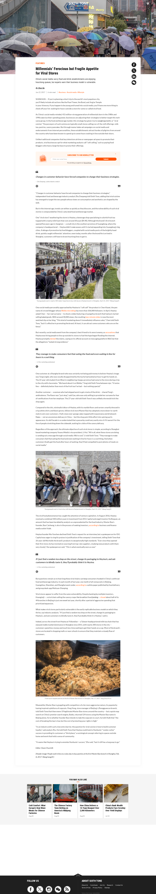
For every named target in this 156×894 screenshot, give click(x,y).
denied (53, 339)
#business (62, 92)
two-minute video (93, 317)
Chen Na (41, 88)
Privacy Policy (97, 887)
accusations (110, 332)
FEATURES (40, 63)
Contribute (94, 885)
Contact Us (119, 885)
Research (110, 885)
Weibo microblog (68, 311)
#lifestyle (80, 92)
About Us (85, 885)
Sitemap (107, 887)
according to (94, 525)
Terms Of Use (86, 887)
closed (103, 597)
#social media (72, 92)
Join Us (102, 885)
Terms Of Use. (87, 162)
